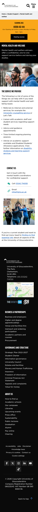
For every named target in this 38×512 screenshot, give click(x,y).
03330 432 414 (19, 27)
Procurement (11, 340)
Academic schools (13, 402)
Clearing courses (19, 37)
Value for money (12, 387)
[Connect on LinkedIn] (24, 463)
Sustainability (11, 418)
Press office (10, 415)
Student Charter (12, 356)
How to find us (11, 399)
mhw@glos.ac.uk (19, 192)
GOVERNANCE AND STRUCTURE (16, 347)
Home (4, 14)
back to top (23, 499)
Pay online (9, 431)
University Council (13, 362)
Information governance (15, 359)
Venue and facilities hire (15, 326)
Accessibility (11, 446)
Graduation (10, 424)
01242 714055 (22, 184)
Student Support (12, 14)
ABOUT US (9, 394)
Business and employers (15, 317)
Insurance (9, 372)
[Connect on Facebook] (6, 463)
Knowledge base (18, 449)
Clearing (8, 434)
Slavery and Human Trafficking (18, 368)
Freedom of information (15, 375)
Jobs (19, 446)
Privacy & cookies (13, 452)
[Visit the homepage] (10, 5)
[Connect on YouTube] (30, 463)
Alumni (8, 428)
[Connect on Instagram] (18, 463)
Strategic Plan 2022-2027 (16, 352)
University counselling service (16, 113)
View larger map (27, 284)
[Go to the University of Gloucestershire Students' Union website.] (26, 304)
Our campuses (11, 405)
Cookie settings (18, 456)
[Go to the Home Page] (15, 261)
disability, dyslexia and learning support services (17, 150)
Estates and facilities (14, 365)
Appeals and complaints (15, 384)
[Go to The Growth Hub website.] (15, 304)
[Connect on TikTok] (18, 469)
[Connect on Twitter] (12, 463)
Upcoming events (13, 412)
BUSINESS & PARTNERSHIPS (15, 312)
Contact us (26, 452)
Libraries (9, 408)
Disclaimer (27, 446)
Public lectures (11, 421)
